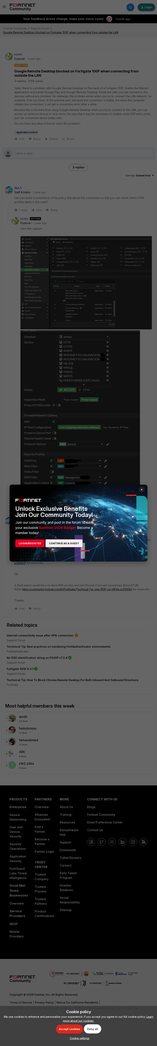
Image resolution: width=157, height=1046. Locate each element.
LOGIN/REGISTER (30, 543)
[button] (78, 1038)
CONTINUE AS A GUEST (64, 543)
